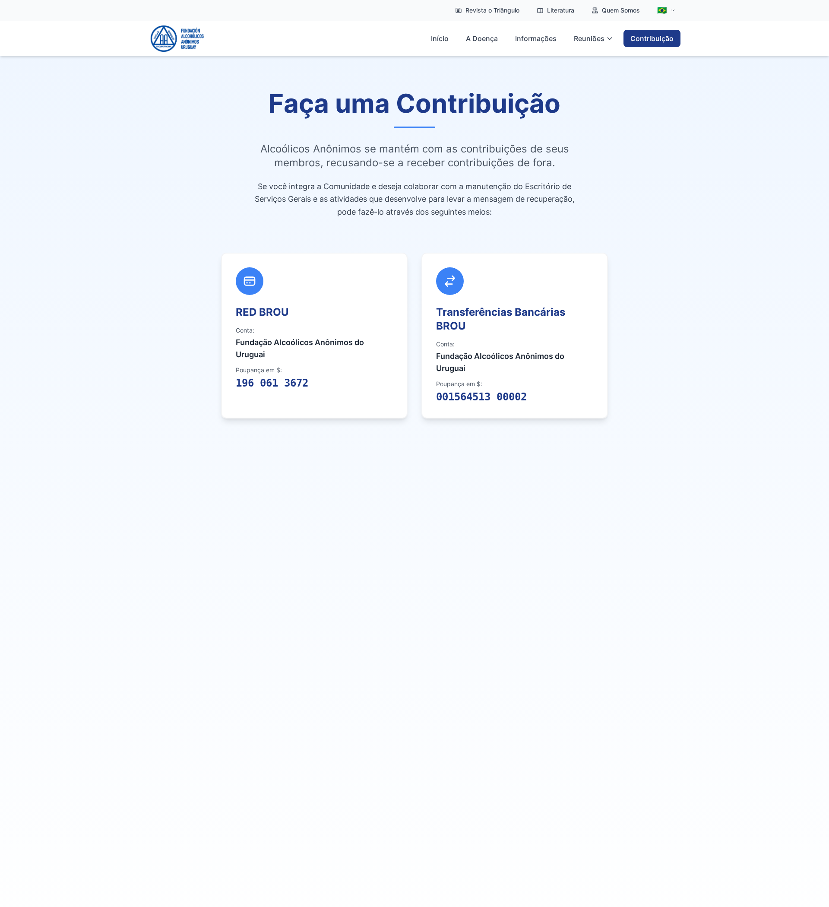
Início (440, 38)
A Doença (482, 38)
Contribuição (652, 38)
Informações (536, 38)
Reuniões (589, 38)
